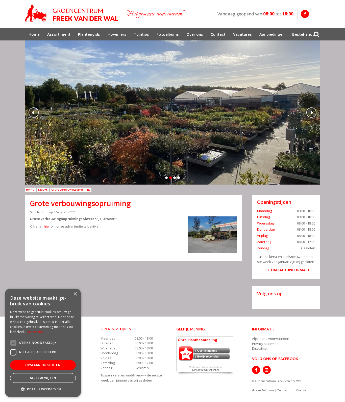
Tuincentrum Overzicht (293, 390)
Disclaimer (260, 348)
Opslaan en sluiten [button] (43, 365)
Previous (34, 112)
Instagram (267, 370)
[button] (43, 389)
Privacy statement (266, 343)
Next (311, 112)
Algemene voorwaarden (270, 338)
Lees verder (34, 332)
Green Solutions (263, 390)
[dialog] (43, 343)
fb (305, 14)
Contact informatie (289, 269)
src (316, 34)
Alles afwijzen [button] (43, 378)
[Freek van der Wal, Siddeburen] (71, 13)
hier (46, 226)
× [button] (75, 294)
